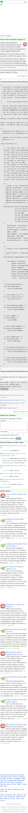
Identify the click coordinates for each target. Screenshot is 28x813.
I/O (1, 778)
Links (23, 796)
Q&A (1, 798)
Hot (6, 789)
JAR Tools (9, 778)
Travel (18, 798)
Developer (8, 795)
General (15, 776)
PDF (8, 782)
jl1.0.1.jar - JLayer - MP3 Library (12, 473)
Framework (4, 776)
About (10, 789)
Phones (12, 798)
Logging (8, 35)
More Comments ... (6, 487)
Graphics (22, 776)
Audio (2, 775)
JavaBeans (17, 778)
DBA (14, 795)
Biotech (7, 775)
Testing (24, 784)
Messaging (20, 780)
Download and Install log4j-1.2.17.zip (13, 400)
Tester (2, 795)
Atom (2, 791)
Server (9, 784)
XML (5, 786)
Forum (2, 800)
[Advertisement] (14, 20)
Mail (15, 780)
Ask (6, 791)
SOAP (19, 784)
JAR (24, 795)
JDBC (24, 778)
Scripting (18, 782)
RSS (22, 789)
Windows (20, 795)
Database (21, 775)
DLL (1, 796)
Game (10, 776)
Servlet (14, 784)
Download (4, 389)
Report (12, 782)
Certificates (11, 796)
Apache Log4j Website (9, 67)
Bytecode (14, 775)
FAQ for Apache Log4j (10, 408)
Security (3, 784)
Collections (16, 789)
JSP (5, 780)
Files (5, 796)
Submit (18, 438)
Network (3, 782)
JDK (1, 780)
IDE (4, 778)
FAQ (22, 798)
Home (2, 35)
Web (1, 786)
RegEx (18, 796)
